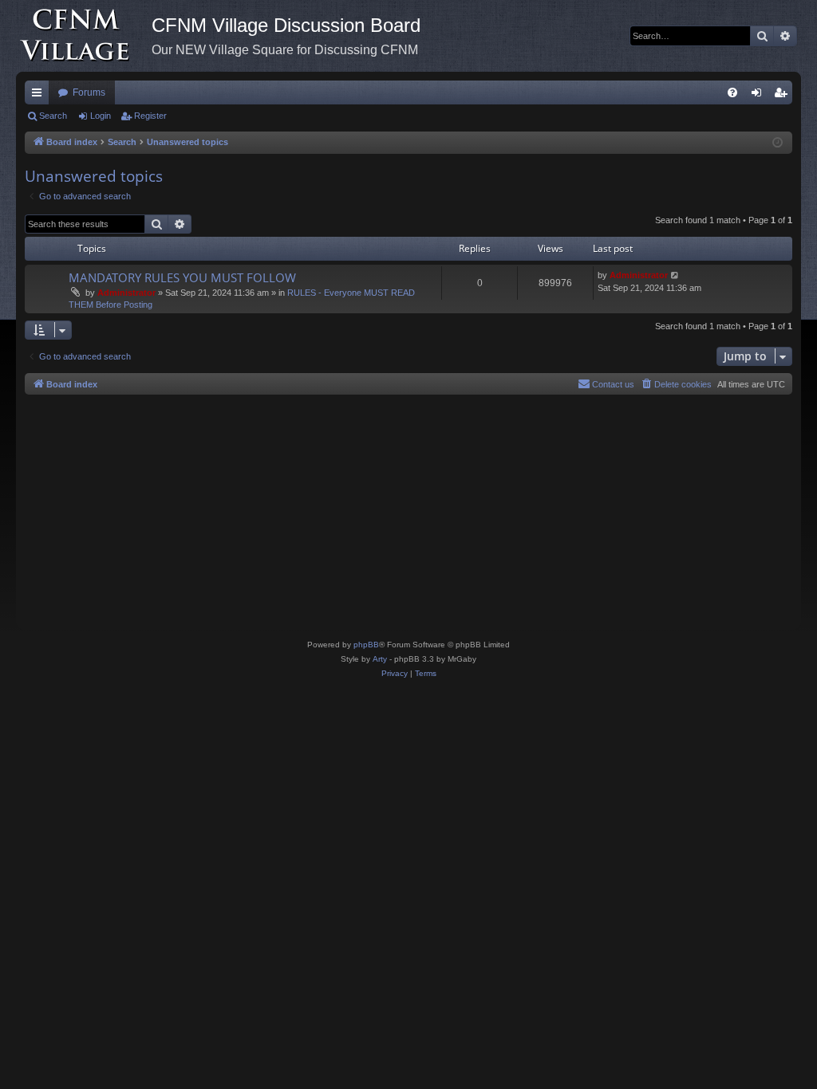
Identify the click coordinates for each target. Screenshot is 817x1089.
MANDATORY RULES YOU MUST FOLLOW (182, 277)
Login (100, 115)
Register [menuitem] (783, 95)
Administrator (126, 292)
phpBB (366, 644)
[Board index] (84, 36)
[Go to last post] (675, 275)
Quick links (40, 95)
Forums (89, 92)
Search (53, 115)
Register (150, 115)
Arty (380, 659)
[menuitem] (732, 92)
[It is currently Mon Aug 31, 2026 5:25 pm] (777, 143)
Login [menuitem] (759, 95)
